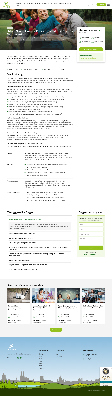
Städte (41, 366)
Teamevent (10, 37)
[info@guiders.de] (83, 359)
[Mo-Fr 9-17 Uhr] (93, 4)
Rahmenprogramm (59, 37)
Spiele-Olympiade (11, 42)
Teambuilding (26, 39)
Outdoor (9, 39)
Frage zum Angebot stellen (88, 58)
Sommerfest (26, 37)
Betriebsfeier (63, 39)
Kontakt (41, 368)
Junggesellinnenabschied (47, 37)
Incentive (67, 37)
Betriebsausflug (17, 37)
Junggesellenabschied (35, 37)
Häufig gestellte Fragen (87, 57)
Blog (40, 363)
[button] (9, 306)
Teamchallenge (34, 39)
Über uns (41, 354)
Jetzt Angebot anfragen (91, 49)
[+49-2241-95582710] (83, 354)
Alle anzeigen (56, 330)
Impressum (59, 359)
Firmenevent (55, 39)
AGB (57, 354)
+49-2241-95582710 (91, 354)
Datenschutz (59, 356)
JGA (18, 42)
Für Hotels (42, 359)
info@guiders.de (90, 359)
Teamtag (42, 39)
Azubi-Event (48, 39)
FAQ (40, 356)
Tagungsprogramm (17, 39)
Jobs (40, 361)
